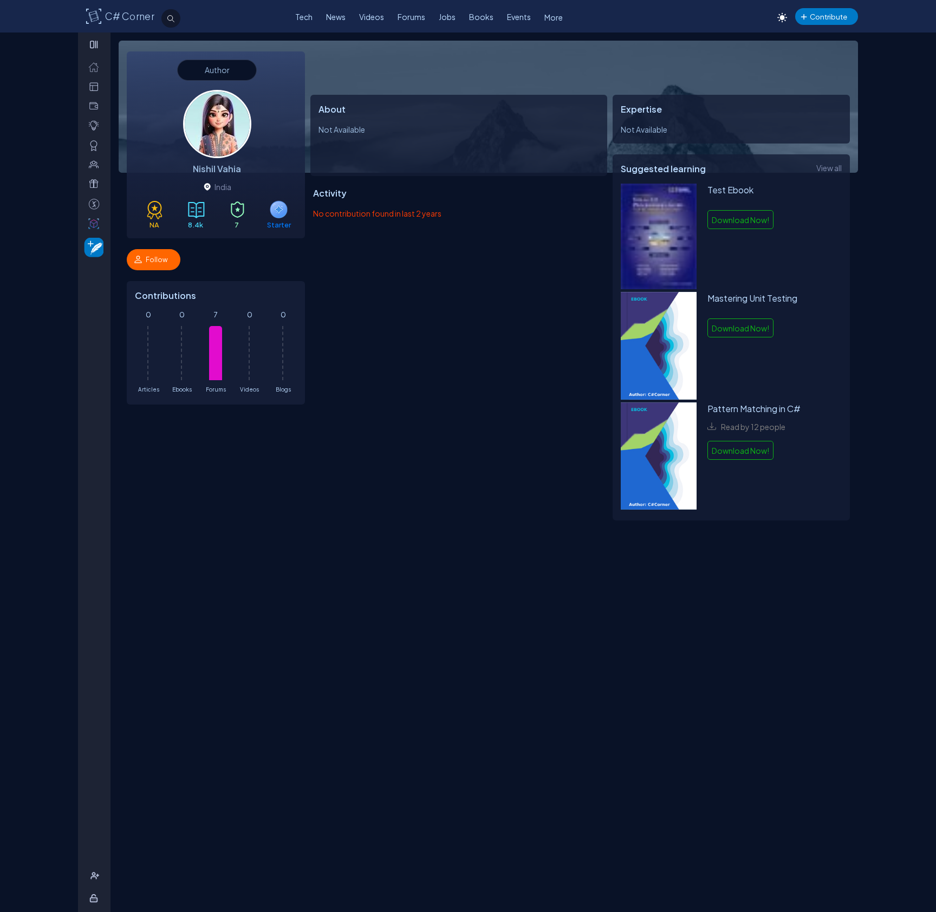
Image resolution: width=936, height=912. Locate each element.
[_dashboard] (96, 86)
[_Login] (95, 898)
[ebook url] (659, 238)
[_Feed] (96, 66)
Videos (371, 17)
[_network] (96, 164)
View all (829, 168)
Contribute (828, 16)
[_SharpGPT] (96, 223)
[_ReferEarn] (96, 183)
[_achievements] (96, 145)
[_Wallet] (96, 105)
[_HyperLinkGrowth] (91, 246)
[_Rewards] (96, 204)
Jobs (447, 17)
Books (481, 17)
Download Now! (740, 220)
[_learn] (96, 125)
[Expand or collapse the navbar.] (95, 44)
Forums (411, 17)
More (553, 17)
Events (519, 17)
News (336, 17)
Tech (304, 17)
